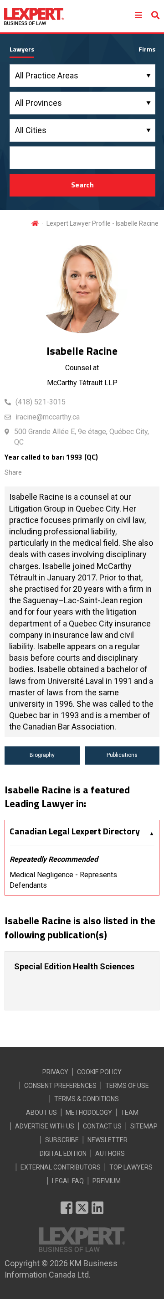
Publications (122, 755)
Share (13, 472)
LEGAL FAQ (68, 1181)
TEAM (129, 1112)
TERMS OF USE (127, 1085)
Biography (42, 755)
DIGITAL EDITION (63, 1153)
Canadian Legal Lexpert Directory (75, 831)
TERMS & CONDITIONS (86, 1098)
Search (82, 184)
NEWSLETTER (107, 1140)
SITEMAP (144, 1126)
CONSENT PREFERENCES (60, 1085)
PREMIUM (106, 1181)
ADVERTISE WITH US (44, 1126)
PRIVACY (55, 1072)
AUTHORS (110, 1153)
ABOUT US (41, 1112)
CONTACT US (102, 1126)
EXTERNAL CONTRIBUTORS (60, 1167)
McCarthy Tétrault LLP (82, 382)
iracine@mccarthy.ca (47, 417)
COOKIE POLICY (99, 1072)
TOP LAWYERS (131, 1167)
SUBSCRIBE (62, 1140)
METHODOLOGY (89, 1112)
